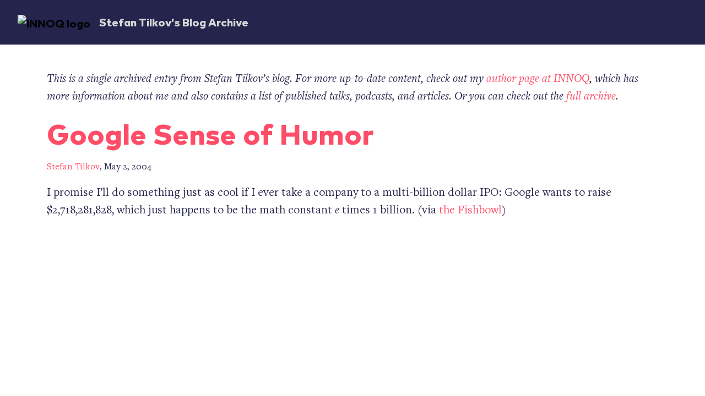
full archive (591, 97)
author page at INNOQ (537, 79)
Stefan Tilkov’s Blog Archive (173, 21)
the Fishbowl (470, 211)
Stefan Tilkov (73, 167)
